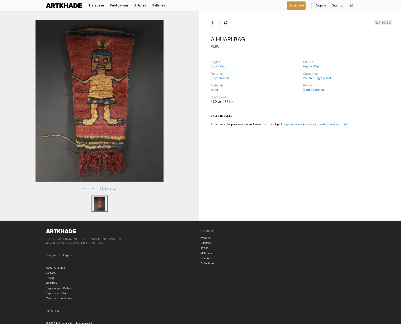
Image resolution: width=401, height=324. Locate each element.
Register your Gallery (59, 288)
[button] (351, 5)
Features (217, 73)
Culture (308, 62)
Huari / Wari (311, 66)
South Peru (218, 66)
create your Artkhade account (326, 124)
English (67, 255)
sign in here (292, 124)
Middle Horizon (313, 89)
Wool (214, 89)
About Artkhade (55, 267)
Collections (207, 263)
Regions (205, 237)
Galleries (51, 283)
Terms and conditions (59, 298)
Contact (51, 272)
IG (52, 310)
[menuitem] (65, 5)
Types (204, 247)
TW (57, 310)
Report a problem (56, 293)
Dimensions (218, 97)
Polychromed (220, 78)
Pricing (50, 278)
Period (307, 85)
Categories (310, 73)
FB (47, 310)
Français (51, 255)
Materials (217, 85)
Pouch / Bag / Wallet (317, 78)
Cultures (205, 242)
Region (215, 62)
